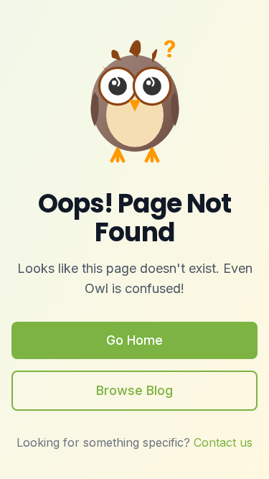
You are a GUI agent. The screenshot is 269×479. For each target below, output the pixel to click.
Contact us (223, 442)
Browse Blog (134, 390)
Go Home (134, 340)
